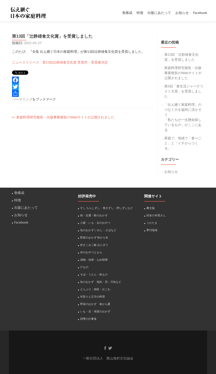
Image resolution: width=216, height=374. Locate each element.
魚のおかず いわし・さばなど (98, 230)
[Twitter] (83, 86)
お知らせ (182, 13)
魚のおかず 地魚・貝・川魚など (100, 282)
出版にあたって (159, 13)
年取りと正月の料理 (92, 296)
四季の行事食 (88, 319)
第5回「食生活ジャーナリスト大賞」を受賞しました (183, 91)
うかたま (151, 223)
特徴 (139, 13)
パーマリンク (22, 99)
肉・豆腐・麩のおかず (94, 215)
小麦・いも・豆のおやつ (95, 223)
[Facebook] (83, 80)
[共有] (83, 93)
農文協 (150, 208)
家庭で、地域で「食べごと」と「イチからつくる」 (182, 143)
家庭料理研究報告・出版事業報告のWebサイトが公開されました (63, 117)
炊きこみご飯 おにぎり (94, 245)
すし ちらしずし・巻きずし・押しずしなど (106, 208)
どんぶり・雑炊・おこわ (95, 289)
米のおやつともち (91, 252)
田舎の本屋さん (156, 215)
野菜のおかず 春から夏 (95, 304)
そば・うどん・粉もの (94, 274)
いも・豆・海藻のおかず (95, 311)
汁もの (84, 267)
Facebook (200, 13)
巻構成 (127, 13)
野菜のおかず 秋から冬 (94, 237)
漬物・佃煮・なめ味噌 (94, 260)
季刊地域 (151, 230)
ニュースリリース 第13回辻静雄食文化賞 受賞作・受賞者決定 (60, 62)
